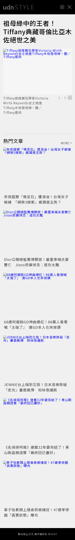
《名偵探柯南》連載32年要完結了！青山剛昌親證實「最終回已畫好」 (36, 449)
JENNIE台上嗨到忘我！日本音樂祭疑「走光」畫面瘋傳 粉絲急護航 (35, 387)
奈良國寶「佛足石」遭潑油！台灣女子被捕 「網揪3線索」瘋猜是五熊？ (36, 199)
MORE (65, 143)
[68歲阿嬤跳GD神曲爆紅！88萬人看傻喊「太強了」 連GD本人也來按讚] (37, 296)
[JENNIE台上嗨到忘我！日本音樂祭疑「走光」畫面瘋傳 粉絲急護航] (37, 358)
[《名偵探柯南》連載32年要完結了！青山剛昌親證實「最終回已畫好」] (37, 421)
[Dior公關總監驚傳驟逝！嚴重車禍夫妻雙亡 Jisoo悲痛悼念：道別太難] (37, 233)
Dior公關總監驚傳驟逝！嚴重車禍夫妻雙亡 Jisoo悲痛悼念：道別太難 (36, 262)
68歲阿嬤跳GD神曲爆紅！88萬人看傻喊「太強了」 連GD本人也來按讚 (36, 324)
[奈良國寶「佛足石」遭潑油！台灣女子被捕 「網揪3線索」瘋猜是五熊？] (37, 170)
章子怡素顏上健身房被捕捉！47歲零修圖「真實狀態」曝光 (36, 512)
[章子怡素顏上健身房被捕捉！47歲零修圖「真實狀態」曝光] (37, 483)
